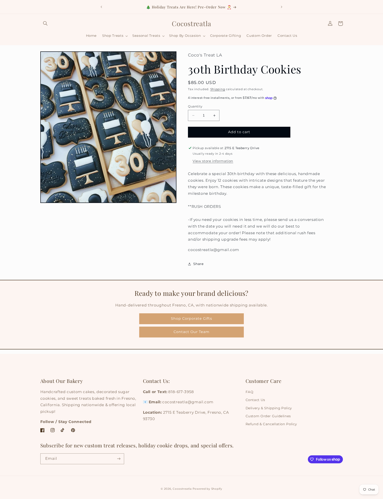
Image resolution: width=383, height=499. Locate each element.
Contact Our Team (192, 332)
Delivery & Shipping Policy (269, 408)
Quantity (195, 106)
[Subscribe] (118, 458)
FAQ (250, 392)
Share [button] (198, 264)
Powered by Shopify (207, 488)
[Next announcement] (281, 7)
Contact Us (255, 400)
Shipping (217, 89)
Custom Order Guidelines (268, 416)
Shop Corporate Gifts (191, 318)
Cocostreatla (182, 488)
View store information (213, 161)
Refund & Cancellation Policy (271, 424)
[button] (45, 23)
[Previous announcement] (101, 7)
